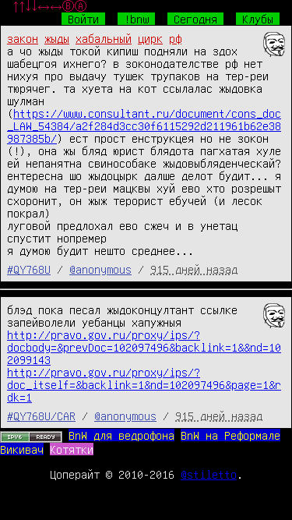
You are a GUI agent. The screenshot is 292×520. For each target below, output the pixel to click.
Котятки (71, 449)
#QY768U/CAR (41, 415)
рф (175, 38)
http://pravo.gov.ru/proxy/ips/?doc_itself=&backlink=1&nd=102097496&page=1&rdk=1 (144, 384)
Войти (83, 18)
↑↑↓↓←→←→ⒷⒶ (49, 6)
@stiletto (209, 474)
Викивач (22, 449)
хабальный (104, 38)
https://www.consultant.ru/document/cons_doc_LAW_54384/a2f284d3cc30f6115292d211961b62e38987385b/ (144, 125)
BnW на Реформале (230, 435)
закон (22, 38)
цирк (150, 38)
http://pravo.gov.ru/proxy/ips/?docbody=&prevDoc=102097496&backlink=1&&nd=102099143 (144, 347)
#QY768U (29, 269)
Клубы (257, 18)
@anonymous (100, 269)
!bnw (136, 18)
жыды (56, 38)
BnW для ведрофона (121, 435)
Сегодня (195, 18)
